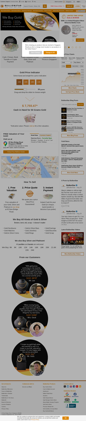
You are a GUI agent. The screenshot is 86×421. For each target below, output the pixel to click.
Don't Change (35, 52)
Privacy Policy (35, 419)
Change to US (50, 52)
